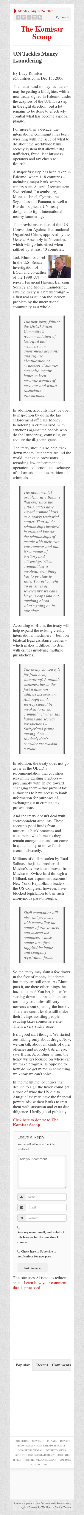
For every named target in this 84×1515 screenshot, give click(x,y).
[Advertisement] (45, 1326)
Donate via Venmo (30, 1450)
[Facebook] (18, 17)
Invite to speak (55, 1450)
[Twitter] (23, 17)
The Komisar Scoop (42, 32)
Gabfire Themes (63, 1507)
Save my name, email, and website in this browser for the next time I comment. (41, 1237)
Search (63, 17)
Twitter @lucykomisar (40, 1460)
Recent (42, 1365)
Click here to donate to (35, 1122)
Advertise (22, 1441)
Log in (23, 1507)
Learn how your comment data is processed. (39, 1285)
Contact (38, 1441)
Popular (23, 1365)
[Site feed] (40, 17)
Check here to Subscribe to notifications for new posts (36, 1254)
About (47, 1464)
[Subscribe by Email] (34, 17)
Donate (52, 1441)
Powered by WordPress (40, 1507)
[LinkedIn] (29, 17)
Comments (61, 1365)
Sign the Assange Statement (35, 1455)
